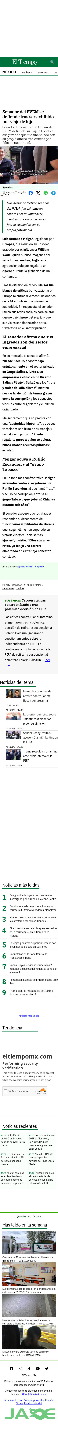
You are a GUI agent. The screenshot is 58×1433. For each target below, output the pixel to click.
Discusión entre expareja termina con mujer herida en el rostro (26, 1353)
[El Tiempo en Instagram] (23, 1369)
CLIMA (37, 1216)
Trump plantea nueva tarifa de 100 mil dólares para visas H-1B (31, 992)
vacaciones (8, 588)
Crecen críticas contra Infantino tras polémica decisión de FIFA (26, 604)
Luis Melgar (36, 585)
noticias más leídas (29, 1015)
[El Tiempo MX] (24, 64)
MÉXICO (9, 71)
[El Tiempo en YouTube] (40, 1369)
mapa (44, 1394)
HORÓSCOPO (24, 1216)
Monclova (43, 72)
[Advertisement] (29, 28)
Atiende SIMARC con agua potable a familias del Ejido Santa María (41, 1159)
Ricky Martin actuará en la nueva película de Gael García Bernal (13, 1140)
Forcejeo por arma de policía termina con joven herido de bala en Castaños (33, 944)
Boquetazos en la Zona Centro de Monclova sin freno (28, 955)
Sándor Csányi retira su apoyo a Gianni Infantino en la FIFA (40, 737)
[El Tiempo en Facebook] (14, 1369)
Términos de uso (13, 1400)
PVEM (26, 585)
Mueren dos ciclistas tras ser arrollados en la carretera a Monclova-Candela (33, 919)
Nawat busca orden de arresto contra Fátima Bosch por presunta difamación (28, 698)
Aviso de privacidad (34, 1400)
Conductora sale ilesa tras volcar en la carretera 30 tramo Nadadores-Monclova (33, 908)
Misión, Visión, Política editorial (35, 1401)
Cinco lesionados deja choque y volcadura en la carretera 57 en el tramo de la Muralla (33, 931)
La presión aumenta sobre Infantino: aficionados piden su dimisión (39, 718)
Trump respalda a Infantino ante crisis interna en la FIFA (40, 755)
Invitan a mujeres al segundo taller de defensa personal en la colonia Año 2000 (41, 1178)
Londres (20, 588)
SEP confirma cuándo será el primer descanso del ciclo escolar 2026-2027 (28, 1290)
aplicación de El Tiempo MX (31, 566)
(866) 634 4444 (30, 1394)
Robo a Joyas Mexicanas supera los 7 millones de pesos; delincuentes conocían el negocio (33, 968)
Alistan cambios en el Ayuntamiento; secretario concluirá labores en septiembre (13, 1178)
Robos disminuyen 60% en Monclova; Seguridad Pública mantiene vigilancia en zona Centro (41, 1141)
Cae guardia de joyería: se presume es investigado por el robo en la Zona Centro (33, 897)
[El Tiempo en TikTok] (31, 1369)
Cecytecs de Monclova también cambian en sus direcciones (27, 1259)
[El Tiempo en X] (46, 1369)
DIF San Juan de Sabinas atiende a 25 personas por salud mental (13, 1159)
